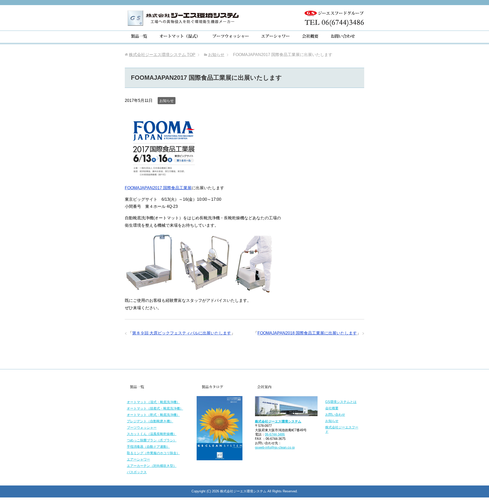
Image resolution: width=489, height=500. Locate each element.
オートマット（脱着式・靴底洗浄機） (155, 408)
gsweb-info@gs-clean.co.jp (275, 447)
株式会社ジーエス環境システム (278, 421)
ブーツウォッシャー (142, 427)
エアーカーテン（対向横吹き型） (151, 466)
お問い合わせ (335, 414)
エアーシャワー (138, 459)
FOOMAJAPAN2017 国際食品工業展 (158, 188)
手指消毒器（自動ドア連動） (148, 447)
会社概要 (331, 408)
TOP (162, 54)
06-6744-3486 (275, 434)
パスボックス (137, 472)
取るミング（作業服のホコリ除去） (153, 453)
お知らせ (166, 101)
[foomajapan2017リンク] (163, 176)
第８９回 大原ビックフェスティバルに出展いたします (181, 333)
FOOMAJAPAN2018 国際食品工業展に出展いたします (307, 333)
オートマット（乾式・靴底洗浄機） (153, 415)
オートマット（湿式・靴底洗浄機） (153, 402)
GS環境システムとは (341, 402)
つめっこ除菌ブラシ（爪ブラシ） (151, 440)
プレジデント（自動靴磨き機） (150, 421)
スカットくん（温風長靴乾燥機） (151, 434)
